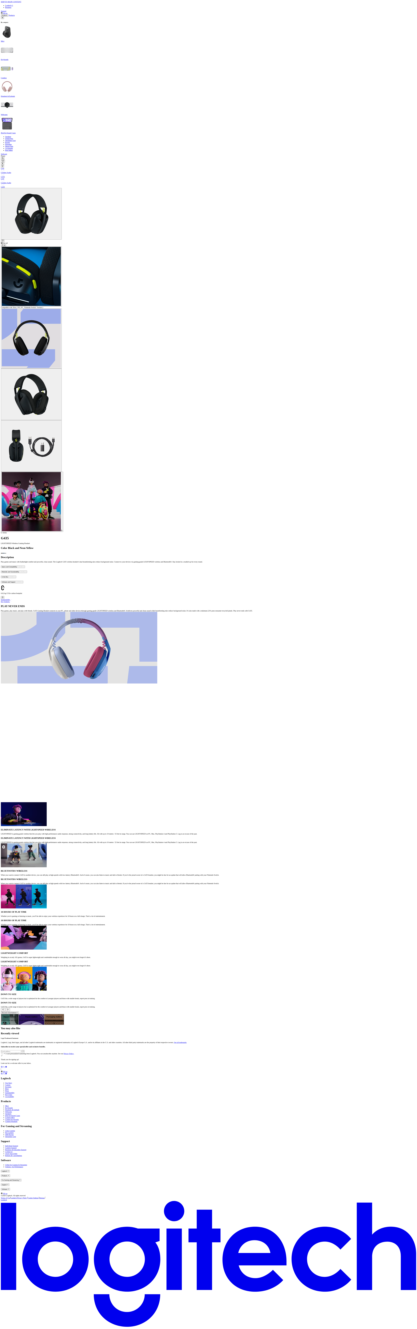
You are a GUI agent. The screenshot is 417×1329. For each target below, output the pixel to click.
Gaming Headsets (11, 1121)
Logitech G (9, 5)
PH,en (5, 13)
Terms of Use (5, 1198)
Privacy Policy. (69, 1054)
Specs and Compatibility (9, 567)
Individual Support (11, 1146)
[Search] (2, 158)
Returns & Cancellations (13, 1156)
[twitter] (4, 1067)
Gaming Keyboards (12, 1119)
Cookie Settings (33, 1198)
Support (3, 11)
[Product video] (32, 502)
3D (4, 245)
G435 (3, 177)
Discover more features (9, 1013)
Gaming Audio (6, 173)
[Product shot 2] (31, 394)
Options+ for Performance (14, 1167)
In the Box (5, 577)
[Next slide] (8, 1009)
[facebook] (6, 1067)
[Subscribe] (23, 1051)
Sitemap (42, 1198)
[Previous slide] (3, 1009)
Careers (7, 1085)
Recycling (8, 1095)
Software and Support (8, 582)
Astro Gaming (10, 1131)
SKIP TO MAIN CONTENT (11, 2)
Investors (8, 1087)
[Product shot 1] (31, 214)
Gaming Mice (10, 1118)
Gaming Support (11, 1148)
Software (4, 154)
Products (4, 15)
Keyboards (9, 1108)
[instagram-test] (2, 1067)
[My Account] (2, 163)
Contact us (8, 1152)
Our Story (8, 1083)
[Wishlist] (3, 161)
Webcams (8, 1112)
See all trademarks (180, 1042)
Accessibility (9, 1097)
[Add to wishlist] (2, 241)
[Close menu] (2, 18)
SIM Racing (9, 1135)
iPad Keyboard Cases (12, 1116)
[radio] (2, 553)
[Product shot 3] (31, 446)
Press (7, 1091)
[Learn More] (2, 597)
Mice (7, 1106)
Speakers (8, 1114)
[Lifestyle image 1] (31, 277)
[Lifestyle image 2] (31, 339)
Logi (2, 168)
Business (8, 7)
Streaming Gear (10, 1137)
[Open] (2, 166)
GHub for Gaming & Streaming (16, 1165)
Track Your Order (11, 1154)
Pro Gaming (9, 1133)
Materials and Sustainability (10, 572)
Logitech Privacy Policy (19, 1198)
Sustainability (9, 1093)
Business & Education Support (15, 1150)
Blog (7, 1089)
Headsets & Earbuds (12, 1110)
